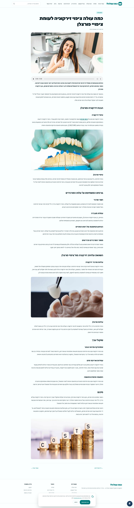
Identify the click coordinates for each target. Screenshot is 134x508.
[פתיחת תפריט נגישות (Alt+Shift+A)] (129, 503)
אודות (94, 4)
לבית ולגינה (67, 4)
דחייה (75, 502)
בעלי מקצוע (81, 4)
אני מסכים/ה (85, 502)
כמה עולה (89, 4)
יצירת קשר (49, 4)
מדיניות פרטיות (27, 490)
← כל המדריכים (99, 468)
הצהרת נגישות (27, 493)
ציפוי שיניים (84, 119)
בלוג (55, 4)
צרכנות (60, 4)
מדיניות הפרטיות (78, 498)
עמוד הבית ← (34, 468)
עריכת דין (74, 4)
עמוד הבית (101, 4)
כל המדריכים (50, 490)
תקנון (30, 487)
